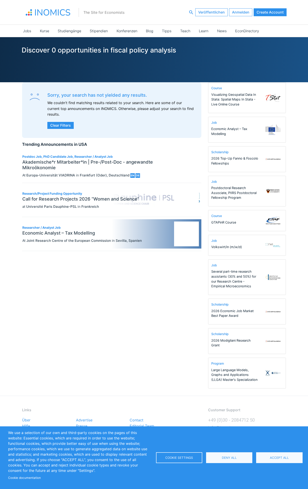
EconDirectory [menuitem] (247, 31)
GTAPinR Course (223, 222)
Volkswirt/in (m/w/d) (226, 247)
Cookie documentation (24, 478)
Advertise (84, 420)
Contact (136, 420)
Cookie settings (179, 457)
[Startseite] (48, 12)
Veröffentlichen (211, 12)
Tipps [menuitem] (166, 31)
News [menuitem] (222, 31)
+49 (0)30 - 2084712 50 (231, 420)
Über (26, 420)
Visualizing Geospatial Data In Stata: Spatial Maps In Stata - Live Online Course (233, 99)
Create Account (270, 12)
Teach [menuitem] (185, 31)
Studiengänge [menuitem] (69, 31)
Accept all (279, 457)
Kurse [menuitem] (44, 31)
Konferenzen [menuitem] (127, 31)
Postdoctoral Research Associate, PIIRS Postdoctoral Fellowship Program (234, 192)
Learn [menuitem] (203, 31)
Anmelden (240, 12)
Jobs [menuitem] (27, 31)
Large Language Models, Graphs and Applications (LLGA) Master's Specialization (234, 375)
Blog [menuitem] (149, 31)
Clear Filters (60, 125)
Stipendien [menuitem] (99, 31)
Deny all (229, 457)
